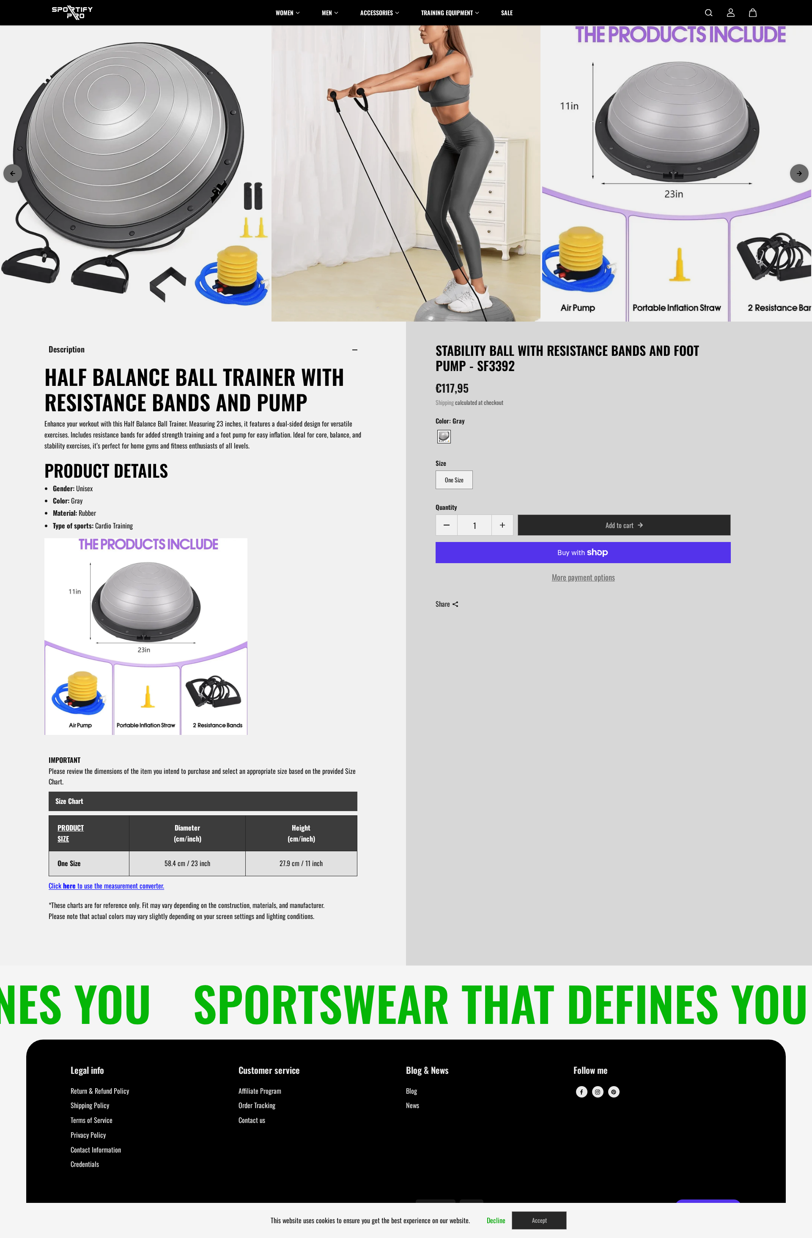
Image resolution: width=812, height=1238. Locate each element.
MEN (327, 12)
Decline (496, 1220)
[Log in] (731, 13)
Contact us (252, 1120)
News (412, 1105)
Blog (411, 1091)
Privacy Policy (88, 1135)
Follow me (590, 1070)
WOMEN (285, 12)
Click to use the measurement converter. (106, 885)
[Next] (799, 173)
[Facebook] (581, 1092)
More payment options (583, 577)
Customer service (269, 1070)
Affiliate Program (260, 1091)
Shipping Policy (90, 1105)
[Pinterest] (614, 1092)
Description (67, 349)
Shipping (445, 402)
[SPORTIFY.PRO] (72, 13)
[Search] (709, 13)
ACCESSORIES (376, 12)
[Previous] (12, 173)
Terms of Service (91, 1120)
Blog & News (427, 1070)
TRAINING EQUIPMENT (447, 12)
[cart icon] (753, 13)
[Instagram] (598, 1092)
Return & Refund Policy (100, 1091)
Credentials (85, 1164)
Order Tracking (257, 1105)
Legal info (87, 1070)
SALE (507, 12)
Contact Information (96, 1149)
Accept (539, 1220)
